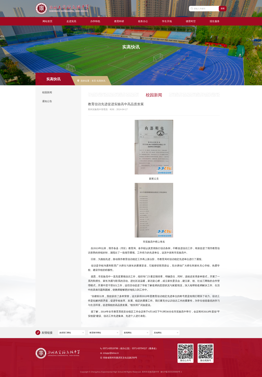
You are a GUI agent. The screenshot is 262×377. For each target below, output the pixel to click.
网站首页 (47, 21)
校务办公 (143, 21)
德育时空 (191, 21)
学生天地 (167, 21)
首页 (94, 81)
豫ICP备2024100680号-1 (171, 372)
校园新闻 (47, 92)
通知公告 (47, 101)
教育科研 (119, 21)
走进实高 (71, 21)
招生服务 (215, 21)
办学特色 (95, 21)
